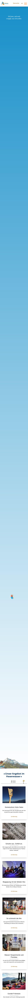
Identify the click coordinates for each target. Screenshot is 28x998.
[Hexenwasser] (4, 3)
